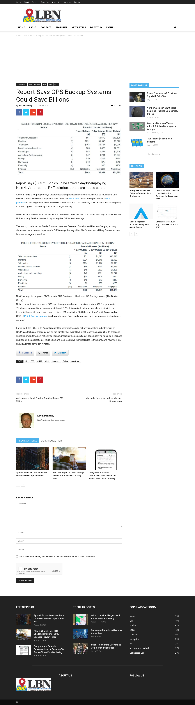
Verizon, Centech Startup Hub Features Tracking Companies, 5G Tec (162, 111)
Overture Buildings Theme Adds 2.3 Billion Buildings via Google (161, 126)
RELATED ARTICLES (27, 441)
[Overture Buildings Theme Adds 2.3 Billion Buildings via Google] (137, 127)
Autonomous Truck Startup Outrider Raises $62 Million (40, 400)
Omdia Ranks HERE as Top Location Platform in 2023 (167, 224)
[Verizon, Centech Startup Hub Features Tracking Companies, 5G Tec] (137, 111)
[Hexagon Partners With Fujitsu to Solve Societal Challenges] (141, 180)
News (44, 84)
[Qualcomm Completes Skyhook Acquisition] (80, 634)
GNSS (39, 361)
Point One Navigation (35, 316)
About (26, 2)
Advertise (45, 2)
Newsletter (56, 2)
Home (18, 2)
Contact (35, 2)
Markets (37, 84)
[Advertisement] (97, 60)
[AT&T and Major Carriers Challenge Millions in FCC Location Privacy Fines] (69, 458)
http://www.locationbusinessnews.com (51, 420)
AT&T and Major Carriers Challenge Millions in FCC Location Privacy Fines (69, 475)
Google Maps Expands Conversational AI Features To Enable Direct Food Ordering (102, 475)
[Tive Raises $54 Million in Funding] (137, 142)
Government (29, 35)
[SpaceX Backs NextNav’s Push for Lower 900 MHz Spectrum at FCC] (32, 458)
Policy (56, 84)
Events (77, 2)
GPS (30, 84)
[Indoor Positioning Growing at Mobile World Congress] (80, 648)
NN (75, 198)
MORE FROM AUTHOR (51, 441)
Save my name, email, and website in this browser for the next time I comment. (57, 556)
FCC (32, 361)
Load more (153, 154)
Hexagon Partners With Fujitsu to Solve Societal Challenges (140, 193)
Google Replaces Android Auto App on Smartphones (139, 224)
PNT (50, 84)
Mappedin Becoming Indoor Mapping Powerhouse (104, 400)
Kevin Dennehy (25, 105)
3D (26, 361)
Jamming (56, 361)
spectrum (75, 361)
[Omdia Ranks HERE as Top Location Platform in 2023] (167, 211)
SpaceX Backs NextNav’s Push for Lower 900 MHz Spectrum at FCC (49, 618)
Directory (67, 2)
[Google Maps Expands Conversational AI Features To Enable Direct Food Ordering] (105, 458)
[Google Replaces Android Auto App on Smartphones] (141, 211)
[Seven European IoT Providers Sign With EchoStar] (137, 97)
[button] (175, 27)
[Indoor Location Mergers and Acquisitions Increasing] (80, 619)
